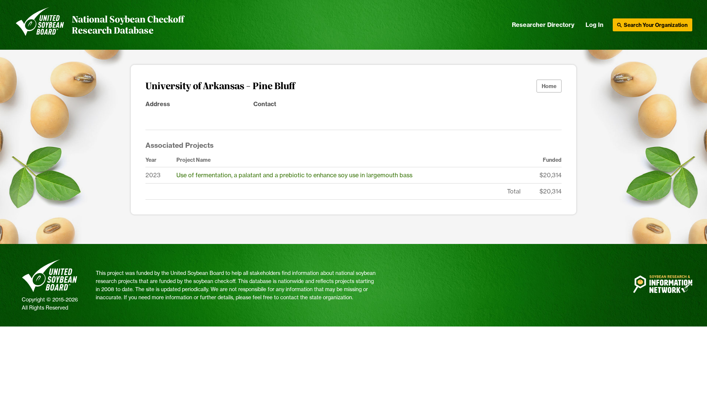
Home (549, 86)
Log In (594, 24)
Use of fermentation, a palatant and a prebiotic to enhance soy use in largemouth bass (294, 175)
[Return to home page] (40, 25)
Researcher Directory (543, 24)
